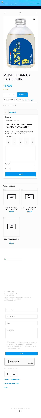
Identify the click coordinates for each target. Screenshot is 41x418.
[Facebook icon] (19, 411)
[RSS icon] (21, 411)
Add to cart (22, 94)
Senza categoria (29, 100)
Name (7, 164)
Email (7, 169)
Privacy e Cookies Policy (12, 379)
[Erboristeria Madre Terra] (9, 2)
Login (6, 387)
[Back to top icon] (20, 404)
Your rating (9, 136)
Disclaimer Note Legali (11, 383)
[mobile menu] (38, 3)
